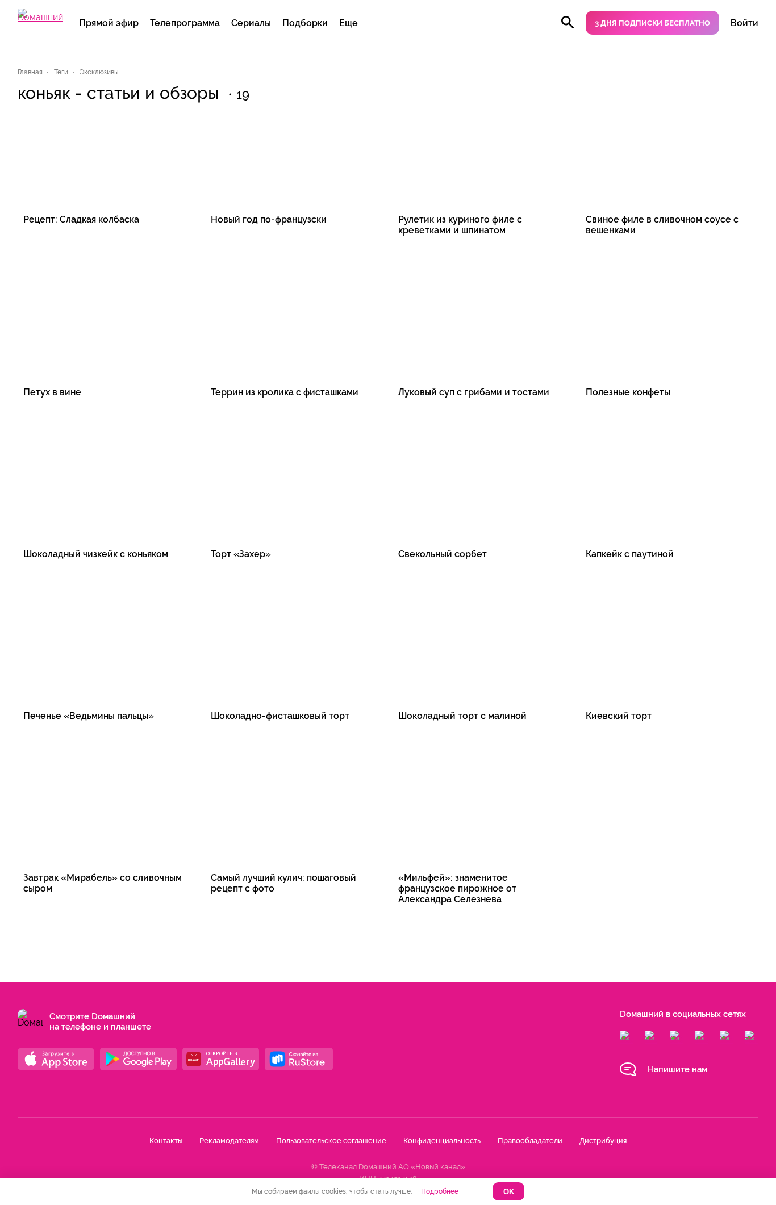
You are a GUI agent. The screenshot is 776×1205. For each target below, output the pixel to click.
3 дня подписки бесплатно (652, 23)
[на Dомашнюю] (40, 17)
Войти (744, 23)
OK (508, 1191)
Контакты (165, 1140)
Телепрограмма (185, 23)
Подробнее (439, 1191)
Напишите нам (677, 1069)
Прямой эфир (109, 23)
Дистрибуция (603, 1140)
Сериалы (251, 23)
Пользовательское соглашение (331, 1140)
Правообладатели (530, 1140)
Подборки (305, 23)
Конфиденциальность (442, 1140)
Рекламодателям (229, 1140)
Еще (348, 23)
